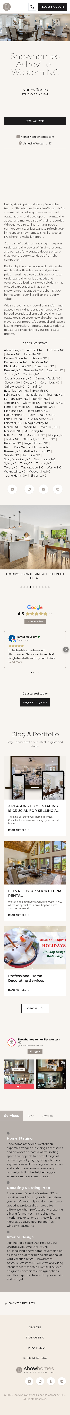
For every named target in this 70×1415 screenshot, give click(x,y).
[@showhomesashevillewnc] (11, 1042)
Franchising (35, 1337)
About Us (35, 1327)
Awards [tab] (47, 1115)
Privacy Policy (35, 1347)
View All (33, 1008)
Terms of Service (35, 1357)
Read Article (17, 830)
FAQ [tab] (31, 1115)
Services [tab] (11, 1116)
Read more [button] (15, 662)
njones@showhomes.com (37, 137)
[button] (4, 649)
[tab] (21, 587)
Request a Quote (52, 6)
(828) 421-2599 (35, 121)
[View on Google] (11, 638)
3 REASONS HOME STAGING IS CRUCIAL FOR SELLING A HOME (33, 810)
